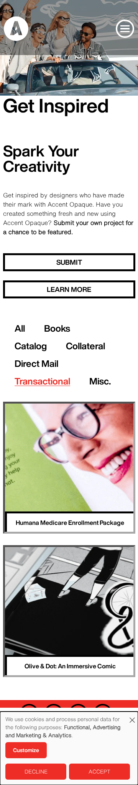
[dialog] (69, 748)
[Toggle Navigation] (125, 28)
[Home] (16, 28)
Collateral (85, 345)
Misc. (100, 381)
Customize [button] (26, 750)
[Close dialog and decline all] (132, 716)
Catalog (31, 345)
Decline (36, 771)
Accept (99, 771)
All (20, 328)
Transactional (42, 381)
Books (57, 328)
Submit (69, 262)
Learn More (69, 289)
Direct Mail (36, 363)
